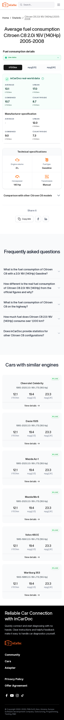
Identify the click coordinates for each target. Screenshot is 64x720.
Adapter (10, 667)
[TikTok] (22, 695)
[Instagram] (17, 695)
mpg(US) (32, 67)
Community (12, 654)
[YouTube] (12, 695)
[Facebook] (6, 695)
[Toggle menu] (59, 5)
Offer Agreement (16, 685)
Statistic (16, 18)
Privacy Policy (14, 679)
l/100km (13, 67)
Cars (8, 661)
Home (5, 18)
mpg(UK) (51, 67)
